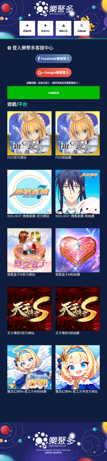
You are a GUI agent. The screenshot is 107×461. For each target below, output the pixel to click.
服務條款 (49, 452)
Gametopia (48, 450)
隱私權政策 (57, 452)
